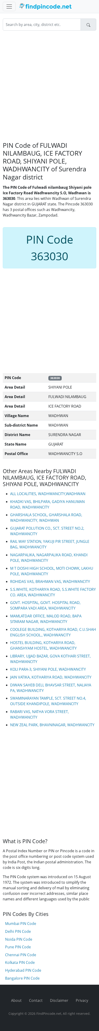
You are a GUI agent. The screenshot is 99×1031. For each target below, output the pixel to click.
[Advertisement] (49, 86)
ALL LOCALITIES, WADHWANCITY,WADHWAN (47, 493)
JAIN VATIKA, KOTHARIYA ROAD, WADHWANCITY (50, 677)
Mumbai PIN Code (20, 923)
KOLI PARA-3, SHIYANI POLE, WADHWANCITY (48, 669)
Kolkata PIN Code (20, 962)
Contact (36, 1000)
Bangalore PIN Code (22, 978)
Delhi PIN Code (18, 931)
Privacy (82, 1000)
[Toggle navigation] (9, 6)
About (16, 1000)
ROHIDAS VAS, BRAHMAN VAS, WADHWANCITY (50, 581)
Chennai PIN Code (20, 954)
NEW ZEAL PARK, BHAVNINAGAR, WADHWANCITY (52, 724)
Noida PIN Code (18, 939)
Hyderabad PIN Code (23, 970)
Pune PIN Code (18, 946)
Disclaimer (59, 1000)
